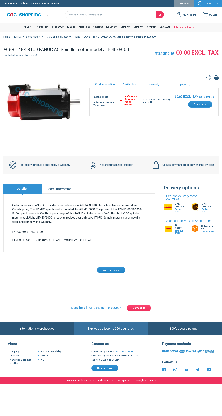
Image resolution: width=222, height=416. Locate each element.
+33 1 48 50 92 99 (124, 351)
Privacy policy (122, 380)
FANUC (18, 36)
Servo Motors (33, 36)
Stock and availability (50, 351)
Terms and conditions (76, 380)
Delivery (44, 355)
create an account (103, 282)
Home (6, 36)
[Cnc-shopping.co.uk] (30, 15)
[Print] (216, 78)
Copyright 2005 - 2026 (145, 380)
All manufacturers (184, 27)
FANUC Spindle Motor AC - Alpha (62, 36)
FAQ (42, 360)
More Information (59, 189)
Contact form (105, 368)
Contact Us (211, 3)
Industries (14, 355)
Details (22, 189)
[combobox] (110, 14)
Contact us (139, 308)
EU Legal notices (101, 380)
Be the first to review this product (20, 55)
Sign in (85, 282)
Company (184, 3)
